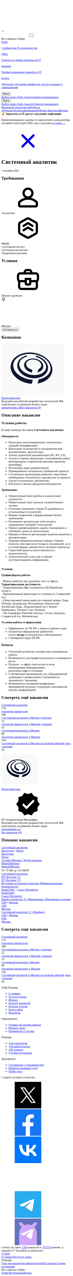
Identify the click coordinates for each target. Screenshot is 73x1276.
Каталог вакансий (19, 1003)
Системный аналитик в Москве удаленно (26, 717)
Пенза (19, 850)
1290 (24, 1247)
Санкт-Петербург (28, 889)
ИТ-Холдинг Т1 (11, 876)
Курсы (28, 1272)
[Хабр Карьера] (15, 35)
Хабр (4, 1272)
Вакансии (7, 107)
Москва (13, 902)
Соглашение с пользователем (26, 1064)
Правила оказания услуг (23, 1068)
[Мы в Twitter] (28, 1107)
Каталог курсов (18, 1006)
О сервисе (15, 993)
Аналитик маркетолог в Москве (20, 736)
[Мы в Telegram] (28, 1216)
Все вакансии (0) (30, 407)
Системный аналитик (14, 705)
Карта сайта (16, 1009)
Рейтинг (42, 110)
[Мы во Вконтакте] (28, 1162)
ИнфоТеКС (8, 889)
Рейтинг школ (17, 1027)
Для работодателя (19, 1046)
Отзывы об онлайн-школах (25, 1024)
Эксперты (19, 110)
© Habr (5, 1253)
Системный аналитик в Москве (20, 730)
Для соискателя (18, 1043)
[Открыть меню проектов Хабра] (2, 31)
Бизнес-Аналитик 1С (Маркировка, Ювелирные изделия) (36, 899)
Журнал (63, 110)
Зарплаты (53, 110)
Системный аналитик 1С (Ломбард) (23, 912)
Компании (31, 110)
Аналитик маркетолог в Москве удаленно (26, 724)
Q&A (11, 1272)
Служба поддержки (20, 1052)
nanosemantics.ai (10, 407)
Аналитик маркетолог (14, 711)
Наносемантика (10, 397)
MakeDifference (10, 863)
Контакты (14, 1012)
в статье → (58, 123)
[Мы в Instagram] (28, 1189)
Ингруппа (7, 850)
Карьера (19, 1272)
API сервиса (16, 1049)
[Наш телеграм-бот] (28, 1244)
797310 (46, 1247)
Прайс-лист (16, 1071)
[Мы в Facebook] (28, 1134)
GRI (3, 902)
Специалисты (21, 107)
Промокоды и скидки (21, 1031)
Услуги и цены (17, 996)
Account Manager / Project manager (21, 860)
